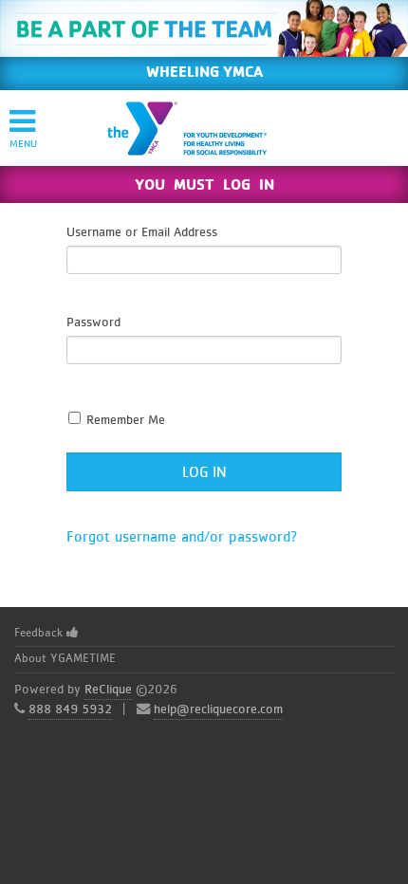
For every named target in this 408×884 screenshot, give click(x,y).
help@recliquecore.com (218, 709)
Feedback (40, 633)
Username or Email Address (141, 232)
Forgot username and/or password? (182, 536)
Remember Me (124, 420)
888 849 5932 (70, 709)
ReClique (108, 689)
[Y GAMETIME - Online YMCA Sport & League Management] (203, 128)
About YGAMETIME (65, 659)
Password (93, 322)
